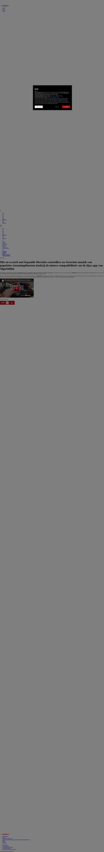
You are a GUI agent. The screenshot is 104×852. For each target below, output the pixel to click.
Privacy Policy (60, 95)
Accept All (66, 106)
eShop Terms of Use (53, 95)
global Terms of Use (50, 97)
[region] (52, 97)
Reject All (57, 106)
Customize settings (39, 106)
